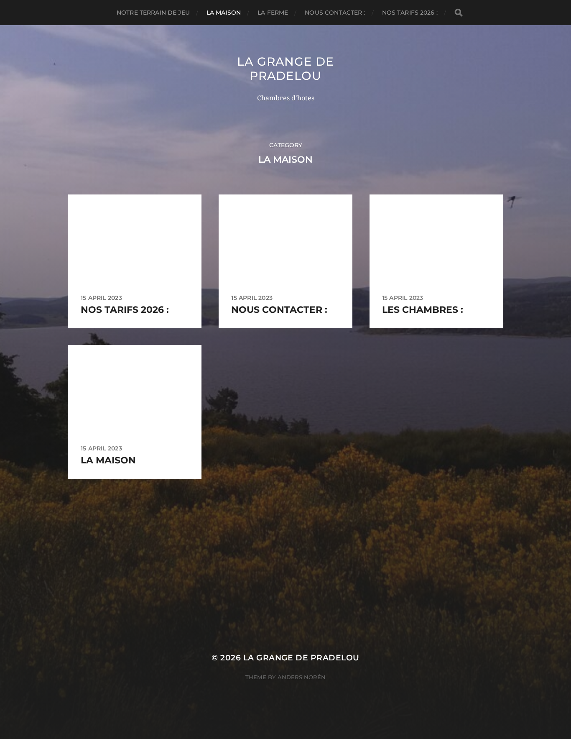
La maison (223, 12)
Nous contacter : (335, 12)
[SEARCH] (458, 13)
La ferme (272, 12)
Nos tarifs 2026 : (410, 12)
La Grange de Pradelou (285, 68)
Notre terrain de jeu (153, 12)
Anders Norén (302, 677)
